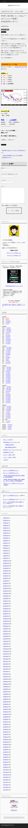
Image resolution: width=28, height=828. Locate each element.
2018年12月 (6, 739)
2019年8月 (5, 719)
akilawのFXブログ (14, 5)
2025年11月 (6, 533)
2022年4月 (5, 638)
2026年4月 (5, 520)
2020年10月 (6, 684)
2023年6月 (5, 603)
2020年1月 (5, 706)
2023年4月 (5, 608)
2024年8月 (5, 570)
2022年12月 (6, 618)
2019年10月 (6, 714)
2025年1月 (5, 558)
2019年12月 (6, 709)
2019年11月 (6, 711)
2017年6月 (5, 784)
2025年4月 (5, 550)
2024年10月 (6, 565)
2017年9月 (5, 777)
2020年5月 (5, 696)
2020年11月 (6, 681)
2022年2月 (5, 643)
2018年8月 (5, 749)
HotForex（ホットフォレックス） (11, 449)
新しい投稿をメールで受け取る (9, 205)
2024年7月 (5, 573)
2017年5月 (5, 787)
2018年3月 (5, 762)
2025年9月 (5, 538)
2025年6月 (5, 545)
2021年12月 (6, 648)
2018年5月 (5, 757)
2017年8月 (5, 779)
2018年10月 (6, 744)
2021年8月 (5, 659)
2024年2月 (5, 583)
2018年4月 (5, 759)
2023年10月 (6, 593)
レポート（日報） (5, 29)
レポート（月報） (7, 454)
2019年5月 (5, 726)
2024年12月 (6, 560)
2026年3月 (5, 523)
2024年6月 (5, 575)
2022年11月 (6, 621)
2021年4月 (5, 669)
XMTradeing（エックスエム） (10, 442)
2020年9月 (5, 686)
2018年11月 (6, 742)
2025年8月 (5, 540)
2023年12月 (6, 588)
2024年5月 (5, 578)
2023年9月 (5, 596)
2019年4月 (5, 729)
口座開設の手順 (9, 444)
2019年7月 (5, 721)
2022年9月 (5, 626)
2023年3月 (5, 611)
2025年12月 (6, 530)
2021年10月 (6, 653)
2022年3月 (5, 641)
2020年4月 (5, 699)
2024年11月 (6, 563)
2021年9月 (5, 656)
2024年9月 (5, 568)
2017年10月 (6, 774)
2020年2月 (5, 704)
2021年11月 (6, 651)
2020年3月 (5, 701)
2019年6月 (5, 724)
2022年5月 (5, 636)
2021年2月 (5, 674)
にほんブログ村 (14, 807)
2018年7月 (5, 752)
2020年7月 (5, 691)
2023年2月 (5, 613)
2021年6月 (5, 664)
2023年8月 (5, 598)
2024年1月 (5, 585)
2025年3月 (5, 553)
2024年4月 (5, 580)
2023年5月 (5, 606)
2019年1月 (5, 737)
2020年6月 (5, 694)
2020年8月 (5, 689)
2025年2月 (5, 555)
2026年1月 (5, 528)
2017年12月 (6, 769)
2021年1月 (5, 676)
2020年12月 (6, 679)
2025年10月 (6, 535)
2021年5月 (5, 666)
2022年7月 (5, 631)
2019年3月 (5, 732)
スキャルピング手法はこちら (14, 255)
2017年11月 (6, 772)
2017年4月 (5, 789)
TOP (7, 11)
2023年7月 (5, 601)
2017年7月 (5, 782)
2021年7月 (5, 661)
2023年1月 (5, 616)
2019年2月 (5, 734)
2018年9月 (5, 747)
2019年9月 (5, 716)
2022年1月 (5, 646)
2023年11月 (6, 591)
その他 (5, 459)
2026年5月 (5, 518)
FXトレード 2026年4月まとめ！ (11, 473)
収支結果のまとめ (7, 452)
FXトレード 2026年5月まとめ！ (11, 470)
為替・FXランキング (14, 802)
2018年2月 (5, 764)
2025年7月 (5, 543)
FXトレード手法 (7, 439)
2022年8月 (5, 628)
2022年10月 (6, 623)
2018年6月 (5, 754)
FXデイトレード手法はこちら (14, 253)
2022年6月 (5, 633)
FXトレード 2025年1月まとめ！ (11, 495)
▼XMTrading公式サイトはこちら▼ (14, 286)
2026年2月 (5, 525)
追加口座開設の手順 (10, 447)
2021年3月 (5, 671)
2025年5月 (5, 548)
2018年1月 (5, 767)
